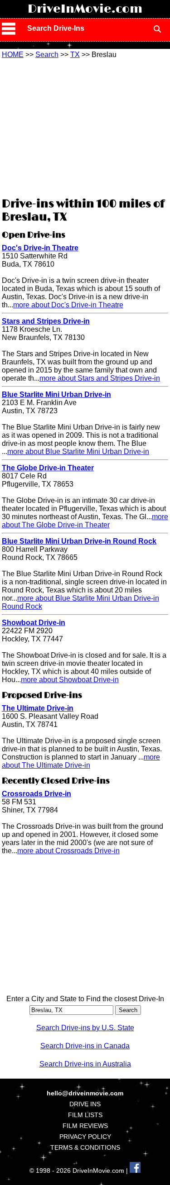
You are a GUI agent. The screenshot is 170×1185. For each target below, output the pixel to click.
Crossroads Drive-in (36, 794)
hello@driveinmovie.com (85, 1093)
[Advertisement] (85, 126)
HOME (13, 54)
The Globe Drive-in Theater (48, 468)
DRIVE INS (85, 1104)
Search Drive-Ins (55, 28)
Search (46, 54)
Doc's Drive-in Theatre (40, 248)
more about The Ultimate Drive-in (81, 761)
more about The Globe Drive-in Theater (85, 521)
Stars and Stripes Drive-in (46, 321)
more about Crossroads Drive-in (68, 851)
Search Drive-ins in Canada (85, 1046)
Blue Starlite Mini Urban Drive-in (56, 394)
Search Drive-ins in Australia (85, 1064)
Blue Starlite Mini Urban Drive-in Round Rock (79, 541)
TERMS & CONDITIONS (85, 1147)
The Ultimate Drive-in (37, 708)
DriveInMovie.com (85, 9)
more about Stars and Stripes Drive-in (99, 378)
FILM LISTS (85, 1114)
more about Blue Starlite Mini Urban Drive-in (78, 451)
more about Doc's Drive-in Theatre (68, 305)
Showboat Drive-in (33, 622)
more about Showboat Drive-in (70, 679)
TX (75, 54)
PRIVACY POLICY (85, 1136)
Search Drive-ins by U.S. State (85, 1028)
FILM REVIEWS (85, 1125)
